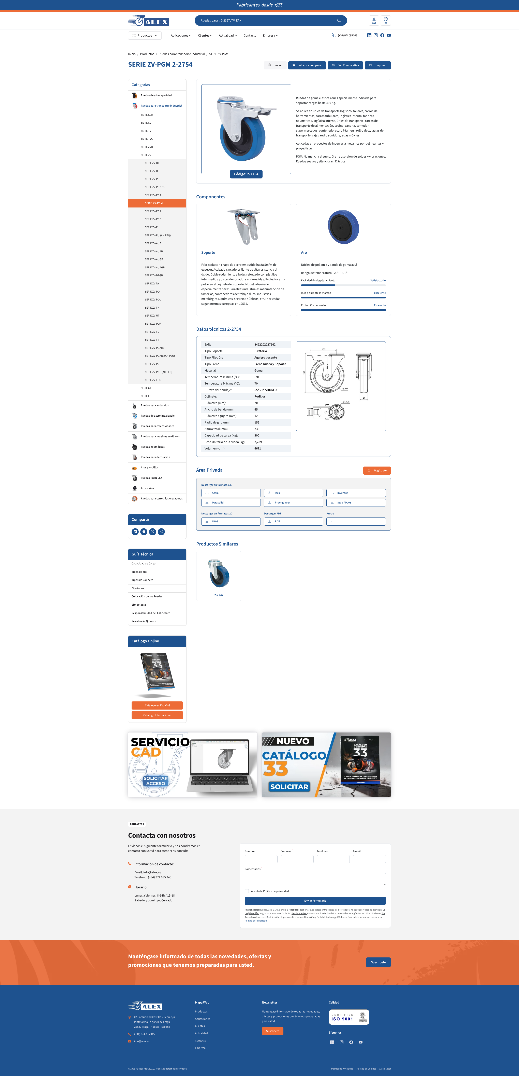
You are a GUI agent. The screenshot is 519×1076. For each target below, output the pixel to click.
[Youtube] (389, 35)
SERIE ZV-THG (153, 380)
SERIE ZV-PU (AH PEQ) (158, 235)
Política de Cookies (366, 1069)
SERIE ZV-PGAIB (154, 348)
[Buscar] (342, 20)
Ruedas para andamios (155, 405)
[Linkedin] (369, 35)
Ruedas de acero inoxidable (158, 416)
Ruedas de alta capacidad (156, 95)
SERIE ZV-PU (152, 227)
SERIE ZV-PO (152, 292)
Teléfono (322, 851)
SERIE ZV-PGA (153, 195)
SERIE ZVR (147, 147)
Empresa (269, 35)
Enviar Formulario (315, 901)
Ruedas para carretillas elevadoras (162, 499)
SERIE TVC (147, 139)
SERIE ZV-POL (153, 300)
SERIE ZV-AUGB (154, 259)
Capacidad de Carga (143, 564)
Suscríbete (378, 962)
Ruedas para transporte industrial (182, 54)
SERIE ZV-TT (152, 340)
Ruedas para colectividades (157, 426)
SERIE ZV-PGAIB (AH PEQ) (160, 356)
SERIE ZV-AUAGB (155, 268)
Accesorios (147, 488)
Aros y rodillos (150, 468)
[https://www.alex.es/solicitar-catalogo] (326, 764)
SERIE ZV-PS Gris (154, 187)
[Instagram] (376, 35)
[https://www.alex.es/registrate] (192, 764)
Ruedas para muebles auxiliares (160, 436)
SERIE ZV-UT (152, 316)
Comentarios (253, 869)
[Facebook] (382, 35)
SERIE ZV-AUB (153, 243)
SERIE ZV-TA (152, 284)
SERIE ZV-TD (152, 332)
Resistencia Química (144, 621)
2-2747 (218, 595)
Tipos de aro (139, 572)
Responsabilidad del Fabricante (151, 613)
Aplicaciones (179, 35)
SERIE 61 (146, 388)
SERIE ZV (146, 155)
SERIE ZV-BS (152, 171)
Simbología (139, 605)
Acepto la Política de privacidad (270, 891)
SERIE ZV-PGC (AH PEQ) (158, 372)
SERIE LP (146, 396)
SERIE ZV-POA (153, 324)
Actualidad (226, 35)
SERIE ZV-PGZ (153, 219)
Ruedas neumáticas (153, 447)
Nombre (250, 851)
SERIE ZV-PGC (153, 364)
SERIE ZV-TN (152, 308)
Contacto (250, 35)
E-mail (357, 851)
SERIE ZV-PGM (218, 54)
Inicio (132, 54)
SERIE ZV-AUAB (154, 252)
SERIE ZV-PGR (153, 211)
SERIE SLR (147, 115)
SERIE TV (146, 131)
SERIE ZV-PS (152, 179)
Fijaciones (138, 588)
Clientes (203, 35)
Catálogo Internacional (157, 715)
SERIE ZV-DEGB (154, 275)
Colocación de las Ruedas (147, 596)
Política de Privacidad (256, 921)
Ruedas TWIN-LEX (151, 478)
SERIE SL (146, 123)
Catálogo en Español (157, 705)
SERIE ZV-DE (152, 163)
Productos (145, 35)
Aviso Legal (385, 1069)
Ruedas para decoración (155, 457)
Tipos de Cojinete (142, 580)
